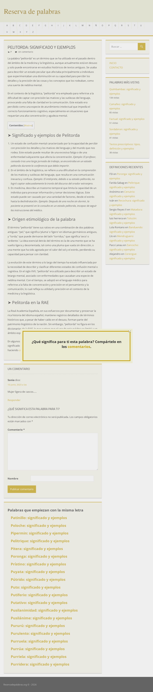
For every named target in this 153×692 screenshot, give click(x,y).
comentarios (79, 346)
